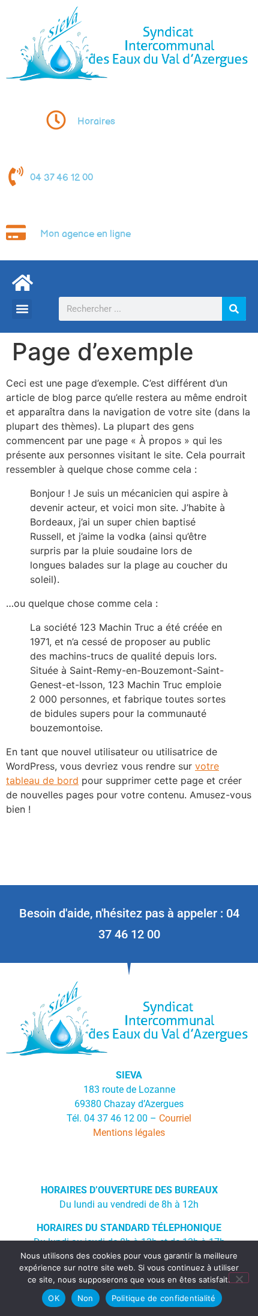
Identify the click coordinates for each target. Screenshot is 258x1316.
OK (53, 1298)
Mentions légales (129, 1132)
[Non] (239, 1277)
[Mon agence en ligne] (16, 232)
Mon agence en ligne (85, 234)
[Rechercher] (234, 309)
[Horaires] (56, 120)
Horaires (96, 121)
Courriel (175, 1118)
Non (85, 1298)
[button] (22, 309)
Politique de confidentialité (164, 1298)
